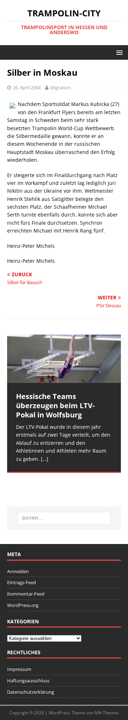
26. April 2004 (27, 87)
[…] (44, 458)
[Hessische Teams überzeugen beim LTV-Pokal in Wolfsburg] (64, 359)
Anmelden (18, 571)
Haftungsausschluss (28, 680)
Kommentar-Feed (25, 594)
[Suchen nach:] (64, 518)
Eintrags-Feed (21, 582)
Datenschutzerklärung (30, 692)
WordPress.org (22, 605)
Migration (60, 87)
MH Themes (107, 713)
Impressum (19, 669)
